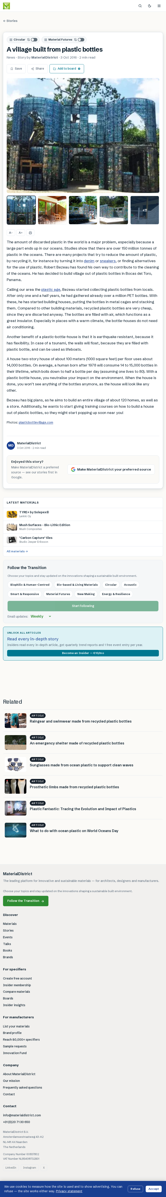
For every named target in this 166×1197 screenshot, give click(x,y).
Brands (8, 957)
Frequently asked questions (22, 1087)
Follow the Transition (25, 901)
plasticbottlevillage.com (36, 422)
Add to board (67, 68)
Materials (10, 924)
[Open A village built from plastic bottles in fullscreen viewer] (83, 135)
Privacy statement (69, 1191)
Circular (19, 39)
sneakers (108, 260)
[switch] (32, 40)
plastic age (50, 289)
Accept (153, 1188)
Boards (8, 998)
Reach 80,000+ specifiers (21, 1040)
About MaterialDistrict (19, 1074)
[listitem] (21, 210)
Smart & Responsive (24, 594)
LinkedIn (10, 1167)
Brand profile (12, 1033)
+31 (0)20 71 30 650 (16, 1122)
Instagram (29, 1167)
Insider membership (17, 985)
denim (89, 260)
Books (7, 950)
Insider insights (14, 1005)
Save (18, 68)
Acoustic (130, 584)
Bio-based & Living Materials (77, 584)
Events (8, 937)
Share (40, 68)
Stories (8, 930)
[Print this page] (30, 232)
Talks (7, 944)
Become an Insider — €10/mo (83, 653)
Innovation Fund (15, 1053)
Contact (9, 1094)
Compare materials (16, 992)
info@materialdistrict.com (22, 1115)
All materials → (17, 551)
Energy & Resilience (116, 594)
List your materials (16, 1026)
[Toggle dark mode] (149, 6)
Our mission (11, 1081)
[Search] (140, 6)
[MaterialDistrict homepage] (16, 5)
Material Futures (60, 39)
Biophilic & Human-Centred (29, 584)
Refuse (135, 1188)
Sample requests (15, 1046)
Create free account (17, 978)
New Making (86, 594)
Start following (83, 606)
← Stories (10, 21)
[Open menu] (159, 6)
